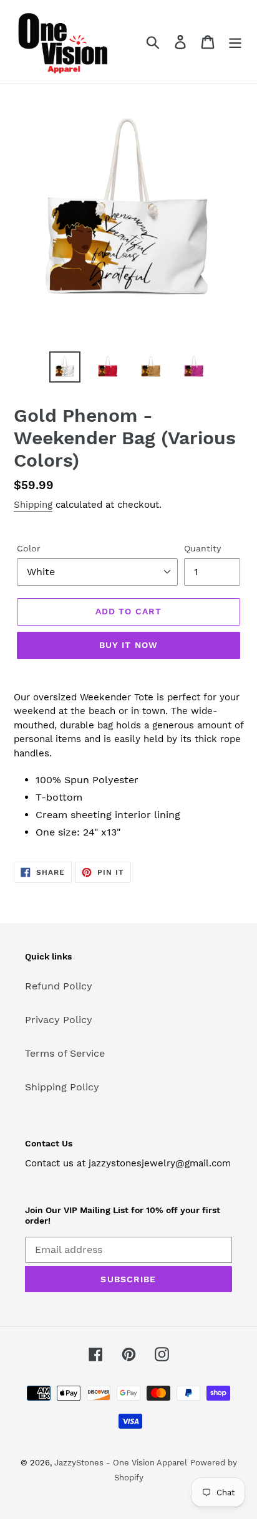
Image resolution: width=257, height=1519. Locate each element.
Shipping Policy (62, 1087)
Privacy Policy (58, 1020)
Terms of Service (65, 1053)
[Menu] (235, 42)
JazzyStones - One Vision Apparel (120, 1462)
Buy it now (128, 645)
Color (29, 548)
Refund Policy (58, 986)
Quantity (202, 548)
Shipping (33, 504)
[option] (65, 367)
